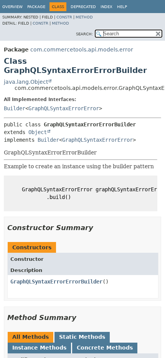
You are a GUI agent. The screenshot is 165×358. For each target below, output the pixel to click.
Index (106, 7)
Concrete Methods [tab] (105, 348)
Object (37, 132)
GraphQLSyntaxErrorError (63, 108)
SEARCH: (84, 34)
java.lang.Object (26, 82)
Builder (14, 108)
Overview (12, 7)
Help (122, 7)
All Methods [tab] (30, 337)
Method (84, 17)
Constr (64, 17)
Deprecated (83, 7)
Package (36, 7)
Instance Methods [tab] (39, 348)
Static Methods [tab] (82, 337)
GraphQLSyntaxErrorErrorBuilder (56, 281)
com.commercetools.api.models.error (81, 49)
